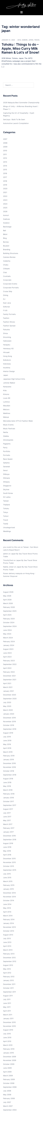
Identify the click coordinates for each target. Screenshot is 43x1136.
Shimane (6, 478)
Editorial (6, 307)
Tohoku (6, 508)
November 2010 (9, 1026)
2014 (5, 166)
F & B (5, 310)
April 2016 (7, 855)
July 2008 (7, 1091)
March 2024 (8, 638)
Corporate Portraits (11, 288)
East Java (7, 303)
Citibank (6, 269)
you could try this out (11, 547)
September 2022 (9, 664)
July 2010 (7, 1034)
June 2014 (7, 904)
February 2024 (9, 641)
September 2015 (9, 870)
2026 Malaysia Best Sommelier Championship (21, 103)
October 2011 (8, 988)
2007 (5, 139)
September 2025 (9, 611)
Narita (5, 432)
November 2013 (9, 927)
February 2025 (9, 619)
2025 (5, 208)
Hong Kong (7, 356)
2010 (5, 151)
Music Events (8, 425)
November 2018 (9, 767)
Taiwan (6, 501)
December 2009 (9, 1057)
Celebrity (6, 261)
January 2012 (8, 980)
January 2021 (8, 691)
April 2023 (7, 657)
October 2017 (8, 801)
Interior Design (9, 371)
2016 (5, 173)
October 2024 (8, 622)
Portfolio (6, 451)
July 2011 (6, 999)
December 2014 (9, 893)
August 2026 (8, 592)
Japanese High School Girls (14, 379)
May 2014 (7, 908)
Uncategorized (9, 527)
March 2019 (7, 752)
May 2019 (7, 744)
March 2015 (7, 881)
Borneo (6, 242)
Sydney (30, 1133)
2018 (19, 40)
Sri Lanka (6, 497)
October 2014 (8, 900)
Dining (5, 295)
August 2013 (8, 935)
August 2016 (8, 843)
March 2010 (7, 1045)
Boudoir (6, 246)
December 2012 (9, 958)
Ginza (5, 333)
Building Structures (10, 253)
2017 (5, 177)
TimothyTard (8, 560)
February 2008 (9, 1098)
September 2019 (9, 729)
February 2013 (8, 954)
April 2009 (7, 1072)
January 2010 (8, 1053)
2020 (5, 189)
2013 (5, 162)
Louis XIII (6, 398)
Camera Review (9, 257)
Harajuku (6, 345)
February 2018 (8, 794)
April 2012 (7, 973)
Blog (5, 238)
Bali (4, 230)
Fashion (6, 318)
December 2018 (9, 763)
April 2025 (7, 615)
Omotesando (8, 440)
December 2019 (9, 718)
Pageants (6, 444)
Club (5, 272)
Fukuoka (6, 329)
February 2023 (9, 661)
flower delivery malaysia (12, 573)
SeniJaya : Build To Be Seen (14, 119)
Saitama (6, 463)
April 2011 (7, 1011)
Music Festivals (9, 429)
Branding (6, 249)
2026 (5, 211)
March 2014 (7, 916)
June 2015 (7, 877)
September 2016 (9, 839)
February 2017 (8, 828)
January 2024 (8, 645)
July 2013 (7, 938)
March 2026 (8, 603)
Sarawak (6, 467)
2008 (5, 143)
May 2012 (7, 969)
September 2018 (9, 775)
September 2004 (9, 1110)
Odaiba (6, 436)
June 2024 (7, 630)
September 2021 (9, 680)
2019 (5, 185)
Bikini (5, 234)
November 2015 (9, 862)
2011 (5, 154)
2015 (5, 170)
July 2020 (7, 702)
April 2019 (7, 748)
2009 (5, 147)
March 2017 (7, 824)
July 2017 (7, 813)
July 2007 (7, 1102)
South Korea (8, 493)
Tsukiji (5, 524)
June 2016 (7, 847)
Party (5, 448)
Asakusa (6, 219)
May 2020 (7, 706)
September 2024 (9, 626)
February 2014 (8, 919)
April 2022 (7, 668)
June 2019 (7, 740)
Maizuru (6, 409)
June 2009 (7, 1068)
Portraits (6, 455)
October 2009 (8, 1064)
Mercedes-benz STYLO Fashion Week (18, 421)
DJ (4, 299)
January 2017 (8, 832)
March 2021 (7, 687)
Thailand (6, 505)
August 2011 (8, 996)
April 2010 (7, 1041)
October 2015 (8, 866)
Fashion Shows (9, 322)
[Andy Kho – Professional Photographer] (21, 5)
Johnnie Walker (9, 383)
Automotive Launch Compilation (16, 123)
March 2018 (7, 790)
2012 (5, 158)
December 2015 (9, 858)
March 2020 (8, 710)
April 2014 (7, 912)
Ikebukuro (7, 360)
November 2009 (9, 1060)
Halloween (7, 341)
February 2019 (8, 756)
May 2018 (7, 786)
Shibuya (6, 474)
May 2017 (7, 820)
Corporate (7, 280)
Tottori (5, 516)
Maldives (6, 413)
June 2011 (7, 1003)
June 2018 (7, 782)
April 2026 (7, 600)
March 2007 (8, 1106)
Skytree (6, 489)
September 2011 (9, 992)
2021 (5, 192)
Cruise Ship (7, 291)
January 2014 (8, 923)
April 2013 (7, 946)
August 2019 (8, 733)
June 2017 (7, 817)
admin (5, 554)
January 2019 (8, 759)
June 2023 (7, 653)
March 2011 (7, 1015)
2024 (5, 204)
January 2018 (8, 798)
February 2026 (9, 607)
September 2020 (9, 699)
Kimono (6, 394)
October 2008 (8, 1083)
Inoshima (6, 368)
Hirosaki (6, 352)
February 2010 (8, 1049)
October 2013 (8, 931)
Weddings (7, 531)
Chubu (5, 265)
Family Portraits (9, 314)
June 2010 (7, 1037)
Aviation (6, 223)
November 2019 (9, 721)
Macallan (6, 406)
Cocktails (7, 276)
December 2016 (9, 836)
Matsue (6, 417)
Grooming (7, 337)
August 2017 (8, 809)
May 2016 (7, 851)
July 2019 (7, 737)
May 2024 (7, 634)
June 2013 (7, 942)
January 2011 (8, 1018)
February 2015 (8, 885)
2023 (5, 200)
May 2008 (7, 1095)
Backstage (7, 227)
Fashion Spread (9, 326)
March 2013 (7, 950)
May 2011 (7, 1007)
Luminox (6, 402)
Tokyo (5, 512)
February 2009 (9, 1079)
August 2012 (8, 965)
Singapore (7, 486)
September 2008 (9, 1087)
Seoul (5, 470)
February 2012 (8, 977)
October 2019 (8, 725)
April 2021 (7, 683)
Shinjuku (6, 482)
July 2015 (7, 874)
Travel (37, 40)
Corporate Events (10, 284)
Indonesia (7, 364)
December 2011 (9, 984)
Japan (30, 40)
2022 (5, 196)
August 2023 (8, 649)
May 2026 (7, 596)
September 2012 (9, 961)
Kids (5, 390)
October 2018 (8, 771)
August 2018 (8, 779)
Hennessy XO (8, 348)
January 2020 (8, 714)
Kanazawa (7, 387)
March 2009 (8, 1076)
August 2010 (8, 1030)
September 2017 (9, 805)
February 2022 (9, 672)
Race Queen (8, 459)
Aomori (25, 40)
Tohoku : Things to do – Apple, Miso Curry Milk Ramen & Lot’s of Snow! (20, 48)
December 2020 (9, 695)
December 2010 (9, 1022)
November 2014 (9, 897)
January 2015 (8, 889)
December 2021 (9, 676)
